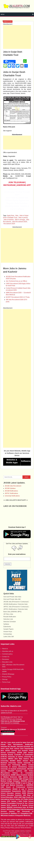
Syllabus (6, 624)
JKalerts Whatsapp (8, 674)
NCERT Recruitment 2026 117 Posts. (18, 297)
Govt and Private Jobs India (12, 596)
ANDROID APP (24, 185)
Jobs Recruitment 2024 (19, 221)
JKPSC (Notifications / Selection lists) (15, 609)
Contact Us (5, 656)
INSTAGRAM (9, 185)
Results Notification (9, 616)
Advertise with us (7, 651)
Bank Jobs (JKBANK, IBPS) (12, 611)
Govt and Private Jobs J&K (12, 599)
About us (5, 648)
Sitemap (4, 679)
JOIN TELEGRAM (16, 182)
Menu (2, 14)
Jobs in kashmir (9, 219)
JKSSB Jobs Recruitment (13, 486)
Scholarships (7, 634)
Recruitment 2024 (9, 223)
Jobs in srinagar (20, 219)
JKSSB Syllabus (10, 488)
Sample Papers (8, 629)
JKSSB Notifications (11, 491)
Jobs (16, 215)
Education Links (7, 662)
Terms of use (6, 682)
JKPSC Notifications (11, 493)
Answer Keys (7, 631)
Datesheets (7, 626)
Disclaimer (5, 659)
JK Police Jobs (8, 614)
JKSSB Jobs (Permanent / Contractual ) (16, 601)
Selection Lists (8, 619)
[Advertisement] (17, 37)
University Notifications (12, 496)
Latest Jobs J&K (8, 636)
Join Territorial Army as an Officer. (16, 281)
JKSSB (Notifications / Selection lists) (15, 604)
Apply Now (10, 215)
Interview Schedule (9, 621)
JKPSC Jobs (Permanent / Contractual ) (16, 606)
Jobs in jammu (23, 217)
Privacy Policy (6, 677)
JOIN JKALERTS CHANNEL (10, 723)
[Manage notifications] (29, 836)
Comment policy (7, 654)
